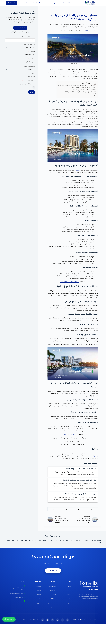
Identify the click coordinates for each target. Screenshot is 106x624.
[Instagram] (67, 620)
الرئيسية (74, 2)
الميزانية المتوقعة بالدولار (29, 81)
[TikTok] (57, 620)
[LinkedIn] (53, 509)
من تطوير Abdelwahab (78, 619)
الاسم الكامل (32, 73)
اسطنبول (68, 590)
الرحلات (62, 2)
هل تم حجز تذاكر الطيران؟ (29, 66)
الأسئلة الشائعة (34, 619)
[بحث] (26, 2)
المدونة (38, 2)
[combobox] (20, 40)
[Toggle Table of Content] (94, 83)
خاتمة (93, 94)
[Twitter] (52, 620)
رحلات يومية (53, 590)
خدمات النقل (53, 594)
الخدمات (67, 2)
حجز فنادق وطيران (51, 603)
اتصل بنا (32, 2)
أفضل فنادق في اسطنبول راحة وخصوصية (83, 87)
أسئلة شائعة (91, 96)
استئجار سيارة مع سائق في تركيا (69, 282)
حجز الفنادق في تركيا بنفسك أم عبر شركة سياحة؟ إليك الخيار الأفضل (76, 85)
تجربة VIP (53, 599)
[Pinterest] (66, 509)
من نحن (44, 2)
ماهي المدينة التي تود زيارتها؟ (28, 36)
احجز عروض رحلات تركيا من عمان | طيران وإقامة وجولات (53, 540)
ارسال (31, 92)
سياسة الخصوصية (23, 619)
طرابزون (69, 599)
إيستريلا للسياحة (93, 456)
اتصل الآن (12, 2)
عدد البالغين (32, 51)
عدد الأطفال (32, 59)
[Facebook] (91, 509)
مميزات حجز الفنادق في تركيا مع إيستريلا (84, 90)
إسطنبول (78, 170)
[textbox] (24, 40)
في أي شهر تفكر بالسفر (29, 44)
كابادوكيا (69, 594)
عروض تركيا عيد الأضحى (69, 434)
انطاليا (69, 603)
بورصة (69, 586)
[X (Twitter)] (79, 509)
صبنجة (69, 607)
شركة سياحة (86, 122)
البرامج (56, 2)
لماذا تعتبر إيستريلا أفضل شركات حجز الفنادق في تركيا (80, 92)
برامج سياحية (52, 586)
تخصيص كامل (52, 607)
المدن (50, 2)
